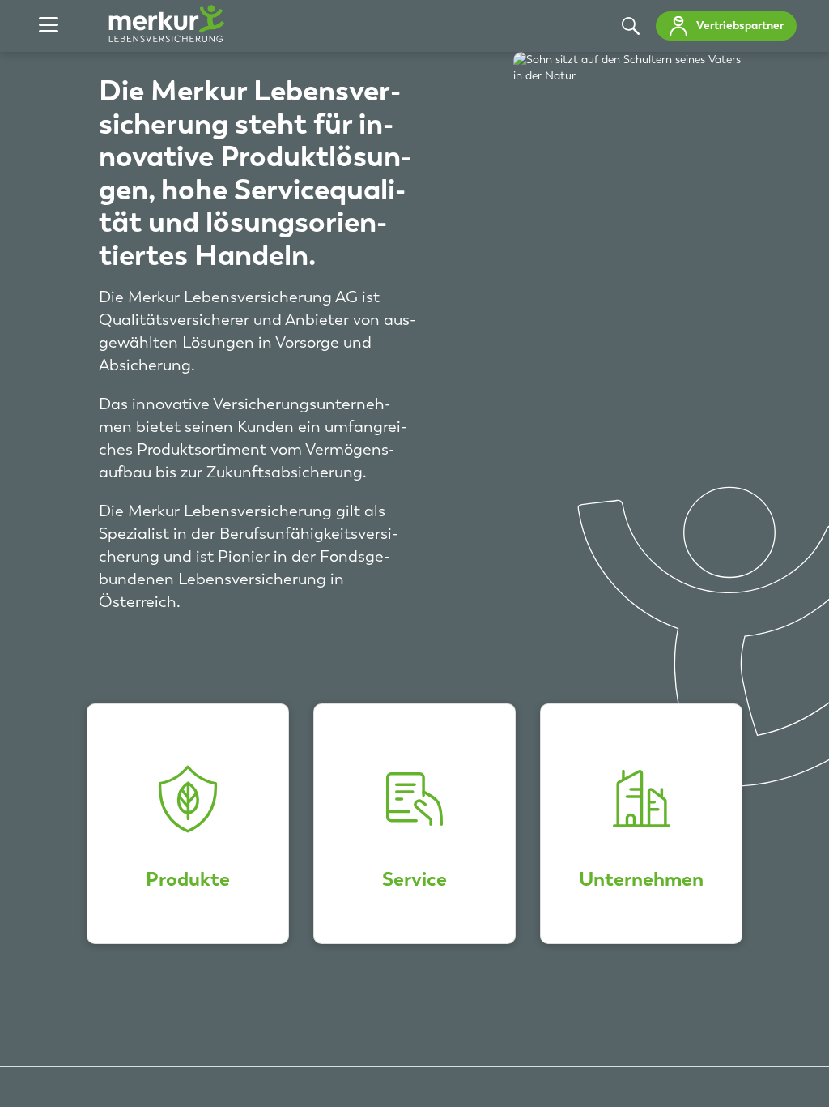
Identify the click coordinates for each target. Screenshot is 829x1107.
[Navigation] (48, 26)
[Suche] (631, 26)
